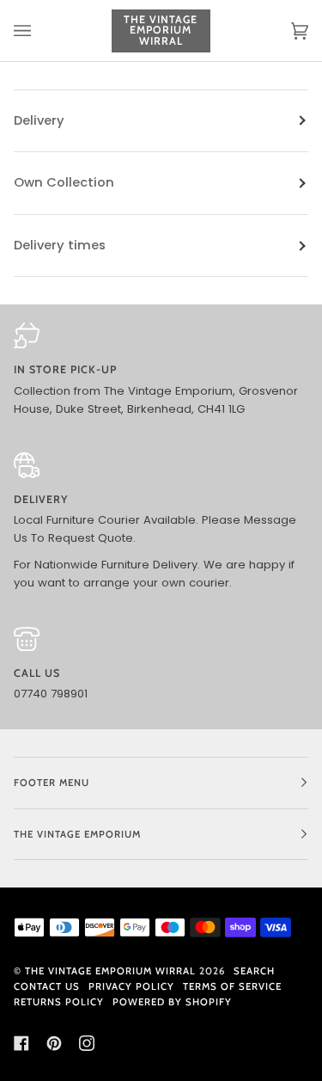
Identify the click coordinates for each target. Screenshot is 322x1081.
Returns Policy (59, 1002)
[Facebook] (21, 1043)
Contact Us (47, 986)
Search (254, 971)
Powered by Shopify (172, 1002)
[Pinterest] (54, 1043)
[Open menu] (39, 30)
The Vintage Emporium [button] (77, 834)
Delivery (39, 120)
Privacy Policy (131, 986)
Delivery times (60, 245)
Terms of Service (232, 986)
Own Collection (64, 182)
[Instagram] (86, 1043)
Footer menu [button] (51, 783)
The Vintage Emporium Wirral (110, 971)
